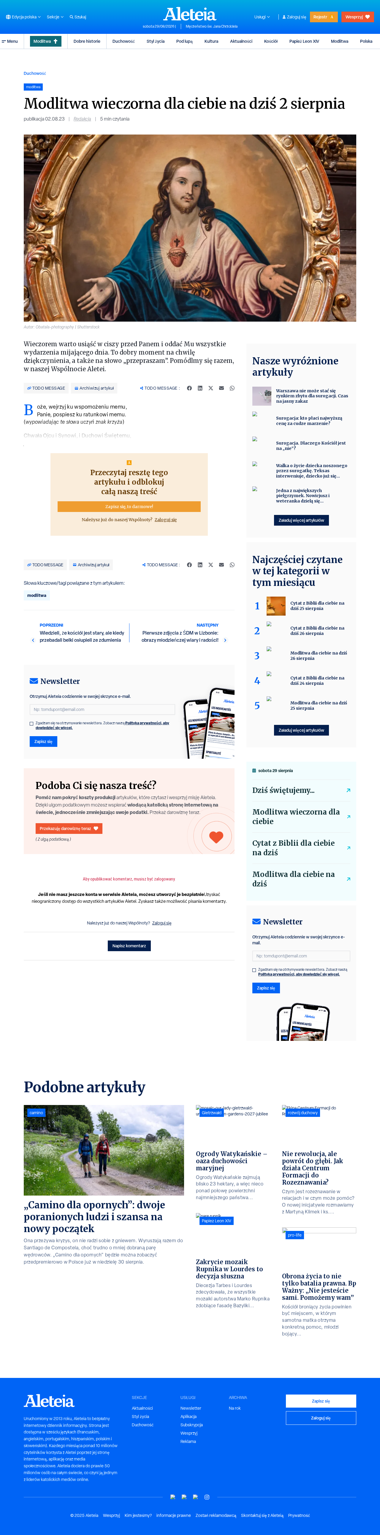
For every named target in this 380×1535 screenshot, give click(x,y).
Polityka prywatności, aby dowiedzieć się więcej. (299, 974)
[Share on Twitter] (210, 388)
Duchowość (124, 41)
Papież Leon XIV (304, 41)
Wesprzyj (354, 17)
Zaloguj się (296, 17)
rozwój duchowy (303, 1112)
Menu (12, 41)
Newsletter (190, 1408)
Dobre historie (87, 41)
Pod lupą (184, 41)
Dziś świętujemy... (283, 790)
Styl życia (155, 41)
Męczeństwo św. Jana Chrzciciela (212, 26)
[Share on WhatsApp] (232, 388)
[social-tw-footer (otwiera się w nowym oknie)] (195, 1497)
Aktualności (241, 41)
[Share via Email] (221, 388)
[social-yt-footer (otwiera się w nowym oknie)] (173, 1497)
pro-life (295, 1235)
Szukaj (80, 17)
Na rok (235, 1408)
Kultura (211, 41)
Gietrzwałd (211, 1112)
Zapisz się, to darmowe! (129, 506)
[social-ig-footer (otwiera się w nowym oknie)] (207, 1497)
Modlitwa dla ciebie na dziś (293, 879)
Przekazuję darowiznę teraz (65, 828)
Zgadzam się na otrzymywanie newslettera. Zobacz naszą (102, 725)
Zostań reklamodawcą (216, 1515)
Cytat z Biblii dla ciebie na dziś (293, 848)
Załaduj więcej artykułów (301, 520)
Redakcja (82, 119)
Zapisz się (43, 741)
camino (36, 1112)
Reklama (188, 1441)
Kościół (271, 41)
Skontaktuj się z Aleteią (262, 1515)
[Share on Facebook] (189, 388)
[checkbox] (31, 723)
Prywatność (299, 1515)
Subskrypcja (191, 1424)
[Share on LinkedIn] (200, 388)
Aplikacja (188, 1416)
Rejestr (320, 17)
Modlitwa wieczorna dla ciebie (296, 816)
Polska (366, 41)
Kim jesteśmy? (138, 1515)
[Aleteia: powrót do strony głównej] (190, 14)
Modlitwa (42, 41)
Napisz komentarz (129, 945)
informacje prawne (173, 1515)
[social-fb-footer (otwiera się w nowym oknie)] (184, 1497)
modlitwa (36, 595)
